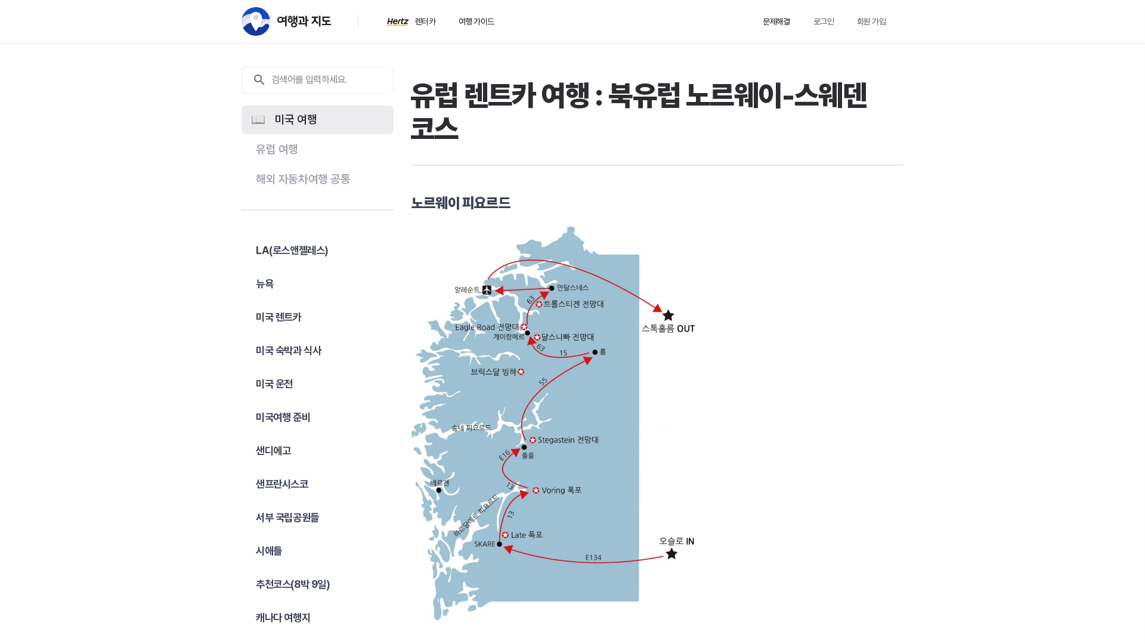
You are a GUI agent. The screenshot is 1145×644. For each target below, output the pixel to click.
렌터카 (425, 21)
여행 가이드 (476, 21)
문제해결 (776, 21)
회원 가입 (871, 21)
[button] (318, 120)
